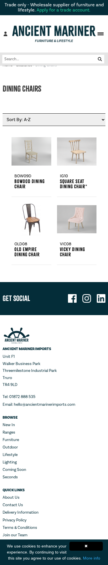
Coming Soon (14, 469)
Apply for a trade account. (63, 10)
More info (91, 558)
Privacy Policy (14, 520)
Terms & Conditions (20, 527)
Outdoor (10, 447)
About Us (11, 497)
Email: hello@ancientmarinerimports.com (39, 404)
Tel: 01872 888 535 (19, 397)
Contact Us (13, 505)
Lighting (10, 462)
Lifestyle (10, 455)
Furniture (11, 440)
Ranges (9, 432)
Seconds (10, 477)
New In (9, 425)
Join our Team (15, 535)
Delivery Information (21, 512)
